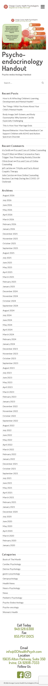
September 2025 (10, 248)
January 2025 (9, 286)
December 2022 (10, 406)
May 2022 (7, 440)
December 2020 (10, 511)
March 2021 (8, 497)
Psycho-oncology (11, 607)
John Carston (8, 175)
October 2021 (9, 468)
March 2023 (8, 392)
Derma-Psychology (11, 569)
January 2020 (9, 545)
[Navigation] (42, 6)
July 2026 (7, 200)
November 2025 (10, 238)
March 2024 (8, 334)
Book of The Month (12, 559)
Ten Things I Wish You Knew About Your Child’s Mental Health (21, 108)
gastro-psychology (11, 573)
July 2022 (7, 430)
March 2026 (8, 219)
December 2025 (10, 233)
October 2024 (9, 301)
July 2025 (7, 257)
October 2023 (9, 358)
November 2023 (10, 353)
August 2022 (8, 425)
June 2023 (7, 377)
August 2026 (8, 195)
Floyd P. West (8, 154)
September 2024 (10, 305)
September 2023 (10, 363)
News (5, 593)
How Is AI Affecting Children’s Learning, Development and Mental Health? (21, 100)
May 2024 (7, 324)
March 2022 (8, 449)
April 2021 (7, 492)
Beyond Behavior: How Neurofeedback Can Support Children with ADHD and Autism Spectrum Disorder (23, 133)
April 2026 (7, 214)
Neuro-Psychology (11, 588)
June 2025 (7, 262)
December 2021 (10, 463)
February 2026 (9, 224)
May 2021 (7, 487)
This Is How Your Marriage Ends (17, 125)
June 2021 (7, 483)
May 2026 (7, 209)
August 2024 (8, 310)
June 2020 (7, 521)
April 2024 (7, 329)
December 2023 (10, 348)
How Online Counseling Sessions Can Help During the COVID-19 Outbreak (20, 178)
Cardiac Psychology (12, 564)
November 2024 (10, 296)
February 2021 (9, 502)
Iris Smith (6, 150)
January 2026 (9, 229)
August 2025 (8, 253)
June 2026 (7, 205)
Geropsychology (10, 578)
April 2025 (7, 272)
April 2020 (7, 531)
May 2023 (7, 382)
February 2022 (9, 454)
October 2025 (9, 243)
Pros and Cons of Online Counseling (30, 150)
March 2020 (8, 535)
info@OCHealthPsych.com (24, 651)
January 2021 (9, 507)
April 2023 (7, 387)
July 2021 (7, 478)
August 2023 (8, 368)
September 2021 (10, 473)
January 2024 (9, 344)
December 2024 (10, 291)
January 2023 (9, 401)
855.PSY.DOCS (24, 636)
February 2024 (9, 339)
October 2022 (9, 416)
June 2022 (7, 435)
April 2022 (7, 444)
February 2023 (9, 396)
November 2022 (10, 411)
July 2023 (7, 372)
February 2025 (9, 281)
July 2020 (7, 516)
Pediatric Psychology (12, 597)
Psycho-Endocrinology (13, 602)
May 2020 (7, 526)
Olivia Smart (7, 161)
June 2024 (7, 320)
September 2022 (10, 420)
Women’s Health (10, 612)
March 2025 (8, 277)
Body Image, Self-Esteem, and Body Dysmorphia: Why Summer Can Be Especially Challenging (19, 117)
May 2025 (7, 267)
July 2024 (7, 315)
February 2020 (9, 540)
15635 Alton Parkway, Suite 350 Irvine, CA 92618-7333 (24, 661)
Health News (9, 583)
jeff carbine (7, 168)
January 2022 (9, 459)
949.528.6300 (24, 629)
